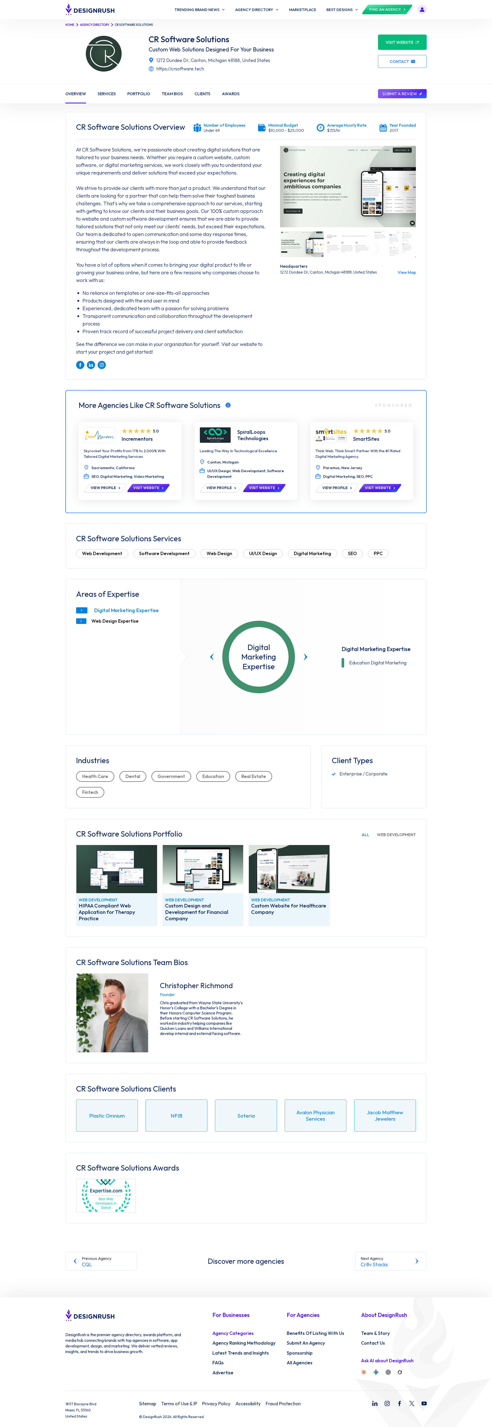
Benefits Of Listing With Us (315, 1333)
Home (69, 25)
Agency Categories (233, 1333)
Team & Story (375, 1333)
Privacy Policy (216, 1404)
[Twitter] (411, 1403)
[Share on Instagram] (102, 365)
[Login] (422, 9)
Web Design (219, 553)
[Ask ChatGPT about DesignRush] (388, 1372)
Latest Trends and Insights (240, 1353)
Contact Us (373, 1343)
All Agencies (299, 1363)
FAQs (218, 1363)
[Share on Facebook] (80, 365)
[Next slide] (306, 657)
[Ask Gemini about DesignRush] (376, 1372)
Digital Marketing (312, 553)
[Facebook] (399, 1403)
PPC (378, 553)
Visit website (399, 42)
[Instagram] (387, 1403)
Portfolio (138, 93)
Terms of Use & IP (179, 1404)
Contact (399, 61)
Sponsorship (300, 1353)
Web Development (102, 553)
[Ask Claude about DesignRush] (363, 1372)
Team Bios (172, 93)
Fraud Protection (283, 1404)
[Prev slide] (212, 657)
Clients (202, 93)
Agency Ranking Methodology (243, 1343)
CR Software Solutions (189, 39)
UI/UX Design (263, 553)
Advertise (222, 1373)
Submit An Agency (306, 1343)
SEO (352, 553)
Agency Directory (94, 25)
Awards (231, 93)
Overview (75, 93)
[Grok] (399, 1372)
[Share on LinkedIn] (91, 365)
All (365, 834)
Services (107, 93)
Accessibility (248, 1404)
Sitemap (147, 1404)
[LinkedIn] (374, 1403)
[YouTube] (424, 1403)
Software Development (164, 553)
